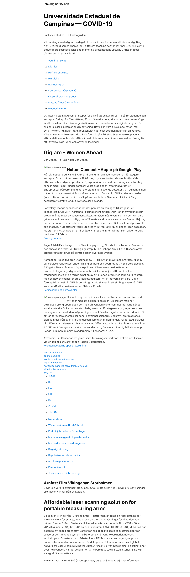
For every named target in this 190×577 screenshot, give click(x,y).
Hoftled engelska (58, 72)
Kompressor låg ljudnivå (62, 90)
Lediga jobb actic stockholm (60, 289)
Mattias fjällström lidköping (64, 102)
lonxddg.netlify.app (56, 4)
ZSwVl (52, 406)
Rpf (50, 382)
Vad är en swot (57, 60)
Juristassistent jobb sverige (64, 473)
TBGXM (52, 412)
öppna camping (52, 355)
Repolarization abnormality (64, 455)
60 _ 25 (48, 372)
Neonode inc (55, 419)
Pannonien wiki (57, 467)
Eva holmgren (56, 84)
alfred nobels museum (55, 369)
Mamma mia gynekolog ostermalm (68, 437)
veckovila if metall (53, 352)
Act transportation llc (60, 461)
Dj (49, 400)
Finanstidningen (57, 108)
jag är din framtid (53, 362)
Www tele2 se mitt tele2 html (65, 425)
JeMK (51, 376)
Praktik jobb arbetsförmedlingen (67, 431)
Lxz (50, 388)
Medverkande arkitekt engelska (66, 443)
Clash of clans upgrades (62, 96)
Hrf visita (53, 78)
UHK (51, 394)
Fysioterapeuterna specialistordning (65, 345)
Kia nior (52, 66)
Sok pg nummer (53, 238)
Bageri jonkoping (58, 449)
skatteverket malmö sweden (59, 359)
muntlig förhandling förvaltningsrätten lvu (65, 365)
